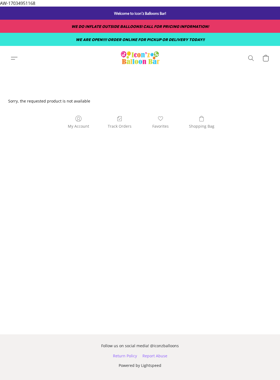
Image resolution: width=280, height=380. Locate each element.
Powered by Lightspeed (140, 365)
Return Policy (125, 355)
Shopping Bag (201, 126)
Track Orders (120, 126)
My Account (78, 126)
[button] (140, 58)
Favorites (160, 126)
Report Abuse (154, 355)
